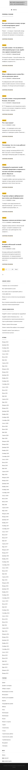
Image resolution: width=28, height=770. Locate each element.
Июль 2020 (5, 426)
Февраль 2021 (5, 405)
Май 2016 (4, 574)
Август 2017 (5, 531)
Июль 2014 (5, 619)
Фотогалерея (14, 324)
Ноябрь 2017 (5, 522)
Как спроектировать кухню (9, 288)
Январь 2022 (5, 372)
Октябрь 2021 (5, 381)
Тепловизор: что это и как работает (13, 145)
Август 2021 (5, 387)
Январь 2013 (5, 673)
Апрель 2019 (5, 471)
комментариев (6, 761)
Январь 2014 (5, 637)
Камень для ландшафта (7, 697)
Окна (3, 709)
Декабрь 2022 (5, 345)
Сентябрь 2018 (5, 492)
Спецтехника (5, 727)
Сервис (4, 724)
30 (13, 269)
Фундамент (5, 742)
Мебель (4, 706)
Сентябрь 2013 (5, 649)
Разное (4, 20)
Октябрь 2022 (5, 348)
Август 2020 (5, 423)
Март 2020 (4, 438)
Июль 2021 (5, 390)
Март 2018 (4, 510)
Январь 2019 (5, 480)
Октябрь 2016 (5, 561)
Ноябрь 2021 (5, 378)
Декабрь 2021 (5, 375)
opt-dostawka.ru (13, 765)
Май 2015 (4, 607)
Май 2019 (4, 468)
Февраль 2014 (5, 634)
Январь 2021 (5, 408)
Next (16, 269)
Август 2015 (5, 601)
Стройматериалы (6, 739)
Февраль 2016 (5, 583)
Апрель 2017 (5, 543)
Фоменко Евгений (16, 54)
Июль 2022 (5, 357)
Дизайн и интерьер (6, 685)
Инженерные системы (7, 691)
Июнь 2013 (5, 658)
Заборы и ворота (6, 688)
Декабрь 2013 (5, 640)
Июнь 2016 (5, 570)
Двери (3, 682)
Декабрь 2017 (5, 519)
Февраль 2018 (5, 513)
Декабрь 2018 (5, 483)
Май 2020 (4, 432)
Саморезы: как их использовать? (10, 285)
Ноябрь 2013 (5, 643)
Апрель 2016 (5, 577)
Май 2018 (4, 504)
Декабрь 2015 (5, 589)
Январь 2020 (5, 444)
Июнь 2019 (5, 465)
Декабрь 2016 (5, 555)
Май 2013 (4, 661)
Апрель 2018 (5, 507)
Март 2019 (4, 474)
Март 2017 (4, 546)
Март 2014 (4, 631)
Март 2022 (4, 366)
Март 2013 (4, 667)
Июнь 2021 (5, 393)
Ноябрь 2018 (5, 486)
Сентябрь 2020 (5, 420)
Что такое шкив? (7, 123)
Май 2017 (4, 540)
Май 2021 (4, 396)
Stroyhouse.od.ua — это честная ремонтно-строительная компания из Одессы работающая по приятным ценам (13, 319)
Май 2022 (4, 360)
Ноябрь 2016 (5, 558)
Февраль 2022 (5, 369)
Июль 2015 (5, 604)
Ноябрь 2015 (5, 592)
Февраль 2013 (5, 670)
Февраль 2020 (5, 441)
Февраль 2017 (5, 549)
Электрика (4, 745)
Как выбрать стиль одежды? (17, 327)
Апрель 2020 (5, 435)
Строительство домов (7, 736)
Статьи (4, 730)
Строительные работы (7, 733)
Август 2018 (5, 495)
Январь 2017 (5, 552)
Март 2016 (4, 580)
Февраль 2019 (5, 477)
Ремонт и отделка (6, 721)
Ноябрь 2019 (5, 450)
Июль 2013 (5, 655)
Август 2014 (5, 616)
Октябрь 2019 (5, 453)
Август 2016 (5, 567)
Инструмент (5, 694)
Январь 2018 (5, 516)
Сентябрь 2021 (5, 384)
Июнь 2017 (5, 537)
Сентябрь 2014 (5, 613)
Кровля (4, 700)
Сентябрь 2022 (5, 351)
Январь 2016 (5, 586)
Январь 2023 (5, 342)
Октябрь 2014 (5, 610)
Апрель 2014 (5, 628)
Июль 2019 (5, 462)
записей (5, 758)
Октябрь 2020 (5, 417)
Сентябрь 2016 (5, 564)
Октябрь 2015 (5, 595)
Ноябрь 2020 (5, 414)
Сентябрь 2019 (5, 456)
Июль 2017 (5, 534)
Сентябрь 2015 (5, 598)
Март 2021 (4, 402)
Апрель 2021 (5, 399)
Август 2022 (5, 354)
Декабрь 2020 (5, 411)
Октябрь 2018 (5, 489)
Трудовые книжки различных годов (14, 220)
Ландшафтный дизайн (7, 703)
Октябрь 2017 (5, 525)
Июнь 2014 (5, 622)
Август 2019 (5, 459)
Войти (3, 755)
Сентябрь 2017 (5, 528)
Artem (14, 27)
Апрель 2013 (5, 664)
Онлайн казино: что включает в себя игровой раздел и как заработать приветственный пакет (13, 50)
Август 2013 (5, 652)
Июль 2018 (5, 498)
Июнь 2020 (5, 429)
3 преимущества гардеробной (18, 313)
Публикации (5, 712)
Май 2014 (4, 625)
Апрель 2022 (5, 363)
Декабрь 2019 (5, 447)
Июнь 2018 (5, 501)
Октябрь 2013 (5, 646)
